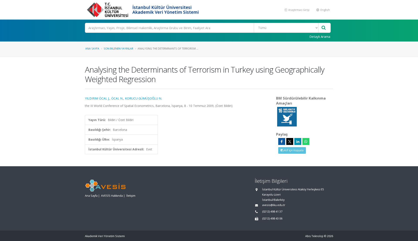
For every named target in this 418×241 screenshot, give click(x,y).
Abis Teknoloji (314, 236)
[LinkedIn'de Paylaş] (297, 141)
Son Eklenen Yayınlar (118, 48)
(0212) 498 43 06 (272, 218)
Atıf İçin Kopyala (293, 150)
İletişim (130, 196)
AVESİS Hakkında (112, 196)
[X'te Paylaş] (289, 141)
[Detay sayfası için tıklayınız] (287, 116)
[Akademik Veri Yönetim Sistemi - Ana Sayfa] (108, 10)
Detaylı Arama (319, 36)
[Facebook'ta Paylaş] (281, 141)
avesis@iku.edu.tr (273, 205)
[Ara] (324, 28)
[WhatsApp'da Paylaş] (305, 141)
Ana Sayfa (92, 48)
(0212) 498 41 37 (272, 211)
